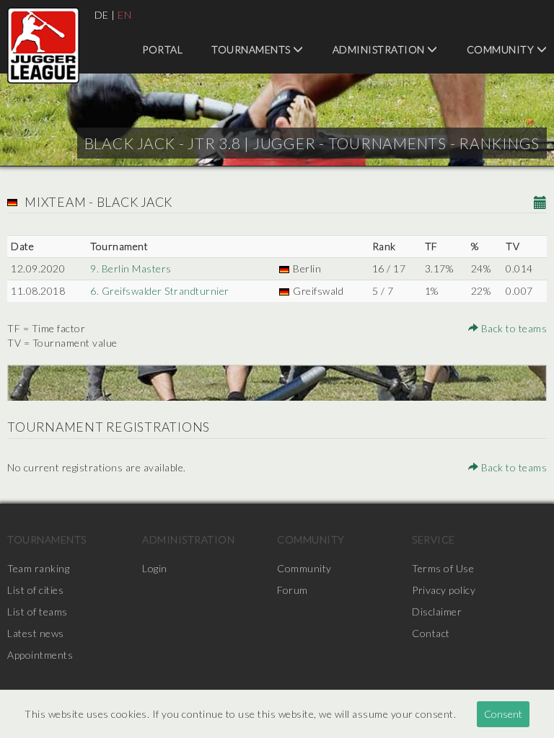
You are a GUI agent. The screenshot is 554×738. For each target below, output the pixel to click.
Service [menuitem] (433, 539)
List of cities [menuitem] (35, 590)
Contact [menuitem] (431, 633)
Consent (503, 714)
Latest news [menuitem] (35, 633)
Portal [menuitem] (162, 49)
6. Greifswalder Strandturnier (159, 291)
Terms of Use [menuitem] (443, 568)
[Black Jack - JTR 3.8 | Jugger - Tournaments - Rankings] (43, 45)
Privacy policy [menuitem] (443, 590)
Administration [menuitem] (380, 49)
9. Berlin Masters (131, 268)
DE (101, 15)
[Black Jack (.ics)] (541, 203)
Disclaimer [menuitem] (437, 611)
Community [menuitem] (311, 539)
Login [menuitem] (154, 568)
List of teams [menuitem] (37, 611)
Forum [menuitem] (292, 590)
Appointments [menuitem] (40, 655)
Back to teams (512, 328)
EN (124, 15)
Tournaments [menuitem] (252, 49)
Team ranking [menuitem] (38, 568)
